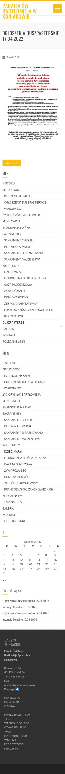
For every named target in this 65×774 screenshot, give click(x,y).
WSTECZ (11, 163)
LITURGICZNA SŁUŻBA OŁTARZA (25, 278)
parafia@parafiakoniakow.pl (19, 685)
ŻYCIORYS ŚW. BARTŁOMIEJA (21, 215)
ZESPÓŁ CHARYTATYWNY (21, 304)
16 (55, 560)
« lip (4, 580)
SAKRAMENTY (11, 234)
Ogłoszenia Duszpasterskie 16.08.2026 (25, 601)
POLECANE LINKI (13, 341)
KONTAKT (9, 335)
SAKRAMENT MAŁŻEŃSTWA (22, 259)
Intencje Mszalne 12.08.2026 (19, 619)
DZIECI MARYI (13, 272)
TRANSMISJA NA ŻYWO (17, 228)
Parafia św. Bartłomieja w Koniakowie (19, 11)
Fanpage (9, 689)
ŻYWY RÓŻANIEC (15, 291)
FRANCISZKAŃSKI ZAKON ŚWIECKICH (28, 310)
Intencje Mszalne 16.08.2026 (19, 607)
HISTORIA (8, 183)
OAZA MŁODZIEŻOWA (18, 284)
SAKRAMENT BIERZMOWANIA (23, 253)
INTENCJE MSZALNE (18, 196)
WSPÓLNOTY (11, 266)
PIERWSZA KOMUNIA (17, 247)
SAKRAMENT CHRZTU (18, 240)
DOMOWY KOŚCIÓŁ (16, 297)
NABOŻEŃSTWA (12, 316)
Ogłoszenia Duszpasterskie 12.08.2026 (25, 613)
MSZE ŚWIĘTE (11, 221)
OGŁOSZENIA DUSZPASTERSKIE (25, 202)
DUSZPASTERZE (13, 322)
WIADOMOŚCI (13, 209)
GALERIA (8, 329)
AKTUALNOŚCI (11, 190)
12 (21, 560)
